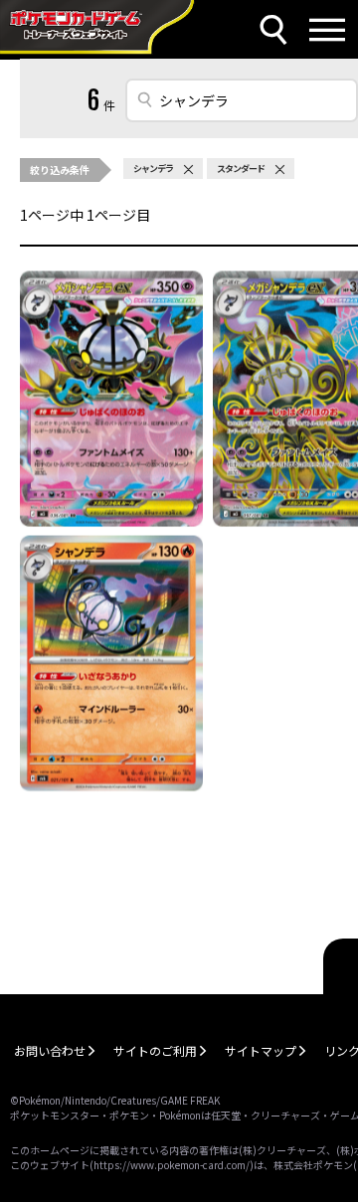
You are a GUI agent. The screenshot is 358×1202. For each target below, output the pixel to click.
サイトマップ (260, 1050)
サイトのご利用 (155, 1050)
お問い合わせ (50, 1050)
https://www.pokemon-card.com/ (171, 1164)
